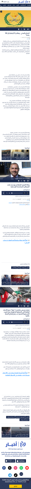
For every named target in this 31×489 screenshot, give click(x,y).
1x (6, 193)
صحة (14, 5)
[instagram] (15, 468)
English (5, 1)
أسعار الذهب (23, 5)
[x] (10, 468)
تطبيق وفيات (22, 204)
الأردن (17, 5)
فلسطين (9, 5)
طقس (4, 5)
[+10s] (27, 193)
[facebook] (4, 468)
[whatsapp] (21, 468)
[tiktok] (16, 475)
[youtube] (27, 468)
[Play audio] (3, 193)
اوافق (15, 486)
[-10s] (24, 193)
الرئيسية (29, 5)
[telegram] (10, 475)
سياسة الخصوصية (9, 481)
